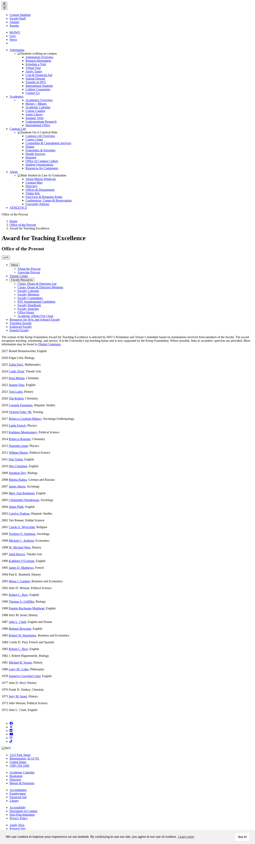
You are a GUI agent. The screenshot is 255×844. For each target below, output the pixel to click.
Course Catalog (35, 111)
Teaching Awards (20, 323)
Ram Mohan (17, 378)
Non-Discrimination (22, 814)
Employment (18, 793)
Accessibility (18, 807)
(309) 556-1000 (19, 765)
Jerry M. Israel (18, 696)
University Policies (37, 204)
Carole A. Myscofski (22, 527)
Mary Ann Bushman (21, 493)
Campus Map (34, 182)
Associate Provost (29, 272)
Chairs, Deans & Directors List (37, 283)
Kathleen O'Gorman (21, 561)
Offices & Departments (40, 189)
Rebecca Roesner (19, 439)
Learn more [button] (186, 836)
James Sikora (17, 486)
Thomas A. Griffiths (21, 601)
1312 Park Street (20, 755)
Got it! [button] (242, 836)
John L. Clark (17, 622)
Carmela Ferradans (20, 405)
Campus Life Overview (40, 136)
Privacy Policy (19, 818)
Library (14, 800)
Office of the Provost (23, 224)
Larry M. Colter (18, 669)
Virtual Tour (33, 68)
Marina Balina (18, 479)
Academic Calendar (38, 107)
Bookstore (16, 776)
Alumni (14, 22)
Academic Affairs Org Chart (35, 316)
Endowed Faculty (21, 326)
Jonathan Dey (17, 473)
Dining (30, 146)
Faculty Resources (22, 279)
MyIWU (15, 32)
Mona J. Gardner (19, 581)
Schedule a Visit (36, 64)
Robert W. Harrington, (23, 635)
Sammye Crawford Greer (24, 676)
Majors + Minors (36, 103)
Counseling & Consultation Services (48, 143)
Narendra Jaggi (18, 445)
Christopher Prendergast (24, 500)
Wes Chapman (18, 466)
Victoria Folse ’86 (20, 412)
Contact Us (33, 93)
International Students (39, 85)
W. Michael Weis (19, 547)
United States (18, 762)
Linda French (17, 425)
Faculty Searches (28, 308)
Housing (31, 157)
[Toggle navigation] (6, 258)
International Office (38, 125)
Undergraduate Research (41, 121)
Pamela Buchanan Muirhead (26, 608)
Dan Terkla (16, 459)
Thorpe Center (19, 276)
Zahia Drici (16, 364)
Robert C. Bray (18, 594)
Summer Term (34, 118)
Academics (17, 96)
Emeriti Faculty (19, 330)
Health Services (35, 154)
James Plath (16, 506)
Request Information (38, 60)
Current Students (20, 15)
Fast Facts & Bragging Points (44, 197)
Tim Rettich (16, 398)
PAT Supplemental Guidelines (36, 301)
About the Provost (29, 268)
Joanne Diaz (16, 385)
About (14, 171)
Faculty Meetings (28, 294)
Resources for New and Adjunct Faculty (35, 319)
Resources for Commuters (42, 168)
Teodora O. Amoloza (22, 534)
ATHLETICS (18, 207)
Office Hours (26, 312)
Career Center (34, 139)
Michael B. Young (20, 662)
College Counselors (38, 89)
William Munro (18, 452)
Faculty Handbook (29, 305)
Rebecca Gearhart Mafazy (25, 418)
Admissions (17, 50)
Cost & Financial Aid (39, 75)
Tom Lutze (16, 391)
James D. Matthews (21, 567)
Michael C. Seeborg (21, 540)
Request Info (18, 828)
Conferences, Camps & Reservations (49, 200)
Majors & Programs (22, 783)
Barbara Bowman (20, 628)
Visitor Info (33, 193)
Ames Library (34, 114)
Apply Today (34, 71)
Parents (14, 25)
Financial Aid (18, 797)
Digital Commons (49, 344)
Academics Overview (39, 100)
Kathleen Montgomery (23, 432)
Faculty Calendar (28, 291)
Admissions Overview (40, 57)
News (13, 39)
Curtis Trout (16, 371)
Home (13, 221)
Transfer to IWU (36, 82)
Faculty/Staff (18, 18)
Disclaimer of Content (23, 811)
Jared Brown (17, 554)
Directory (31, 186)
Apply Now (17, 825)
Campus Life (18, 128)
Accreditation (18, 790)
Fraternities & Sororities (40, 150)
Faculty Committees (30, 298)
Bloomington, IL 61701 (24, 758)
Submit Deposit (35, 78)
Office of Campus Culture (42, 161)
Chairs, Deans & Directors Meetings (40, 287)
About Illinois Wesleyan (41, 179)
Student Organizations (39, 164)
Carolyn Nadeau (19, 513)
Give (13, 36)
